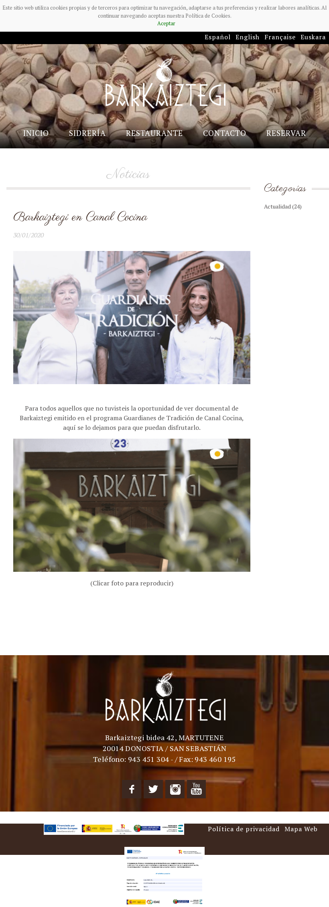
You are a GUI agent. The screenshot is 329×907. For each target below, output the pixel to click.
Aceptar (166, 23)
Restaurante (154, 133)
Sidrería (87, 133)
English (248, 36)
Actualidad (283, 206)
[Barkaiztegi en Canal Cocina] (131, 504)
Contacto (224, 133)
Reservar (286, 133)
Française (280, 36)
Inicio (36, 133)
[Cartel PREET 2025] (164, 876)
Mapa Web (301, 828)
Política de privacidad (244, 828)
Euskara (313, 36)
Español (218, 36)
